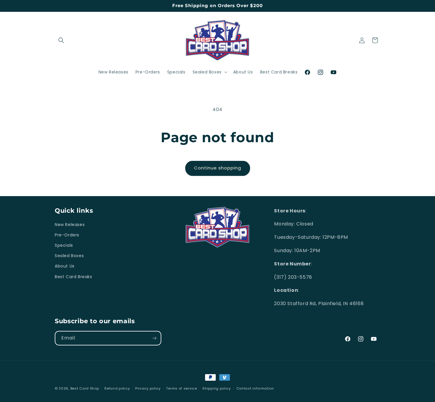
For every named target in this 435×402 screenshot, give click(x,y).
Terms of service (181, 388)
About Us (65, 266)
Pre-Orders (67, 235)
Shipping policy (216, 388)
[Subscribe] (154, 338)
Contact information (255, 388)
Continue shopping (217, 168)
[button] (61, 40)
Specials (64, 246)
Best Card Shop (84, 388)
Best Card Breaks (73, 277)
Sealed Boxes (69, 256)
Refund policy (117, 388)
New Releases (70, 225)
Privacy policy (148, 388)
